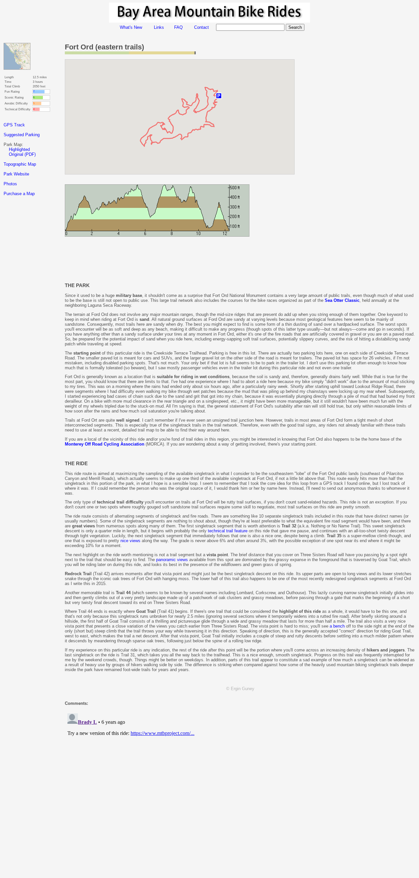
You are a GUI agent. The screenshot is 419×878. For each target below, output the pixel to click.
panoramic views (172, 559)
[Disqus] (240, 792)
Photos (10, 183)
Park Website (16, 174)
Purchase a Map (19, 193)
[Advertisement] (30, 317)
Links (159, 27)
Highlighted (19, 149)
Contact (201, 27)
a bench (337, 626)
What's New (131, 27)
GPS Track (14, 124)
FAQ (178, 27)
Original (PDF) (22, 154)
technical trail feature (227, 530)
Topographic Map (20, 164)
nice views (130, 540)
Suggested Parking (22, 134)
